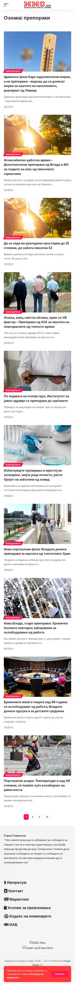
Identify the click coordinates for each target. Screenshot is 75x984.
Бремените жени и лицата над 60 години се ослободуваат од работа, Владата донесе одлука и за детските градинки (35, 706)
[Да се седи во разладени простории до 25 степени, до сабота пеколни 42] (37, 218)
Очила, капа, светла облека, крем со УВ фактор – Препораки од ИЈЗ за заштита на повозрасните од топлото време (36, 322)
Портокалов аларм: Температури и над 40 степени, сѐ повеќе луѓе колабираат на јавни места (37, 785)
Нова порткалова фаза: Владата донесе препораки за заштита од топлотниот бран (37, 551)
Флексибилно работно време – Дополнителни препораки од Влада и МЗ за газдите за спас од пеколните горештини (36, 167)
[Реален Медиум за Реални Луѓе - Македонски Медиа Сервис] (37, 4)
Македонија (13, 71)
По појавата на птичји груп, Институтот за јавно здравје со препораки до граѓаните (36, 398)
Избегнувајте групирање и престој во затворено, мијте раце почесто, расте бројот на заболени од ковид (33, 475)
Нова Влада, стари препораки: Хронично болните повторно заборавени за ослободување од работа (36, 627)
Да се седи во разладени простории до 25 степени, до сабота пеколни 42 (36, 245)
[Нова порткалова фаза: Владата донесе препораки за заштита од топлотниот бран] (37, 524)
